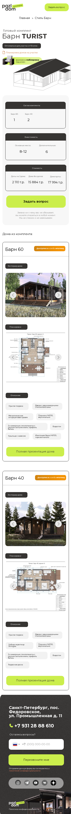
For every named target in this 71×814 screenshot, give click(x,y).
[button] (57, 7)
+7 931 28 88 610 (34, 726)
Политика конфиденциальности (24, 809)
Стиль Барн (43, 18)
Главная (24, 18)
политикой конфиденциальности (25, 771)
